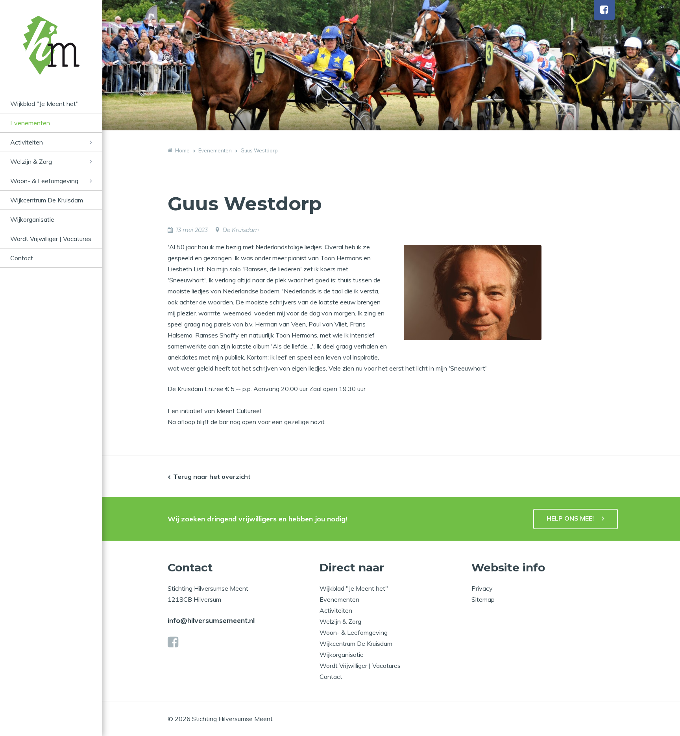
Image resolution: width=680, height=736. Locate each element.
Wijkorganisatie (32, 219)
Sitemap (483, 599)
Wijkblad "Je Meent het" (44, 104)
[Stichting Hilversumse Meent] (51, 55)
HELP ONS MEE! (570, 518)
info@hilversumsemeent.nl (211, 620)
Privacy (482, 588)
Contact (21, 258)
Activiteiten (26, 142)
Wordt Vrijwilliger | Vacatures (50, 239)
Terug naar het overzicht (212, 476)
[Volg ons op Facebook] (604, 10)
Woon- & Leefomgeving (44, 181)
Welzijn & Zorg (31, 161)
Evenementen (30, 123)
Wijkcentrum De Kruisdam (46, 200)
